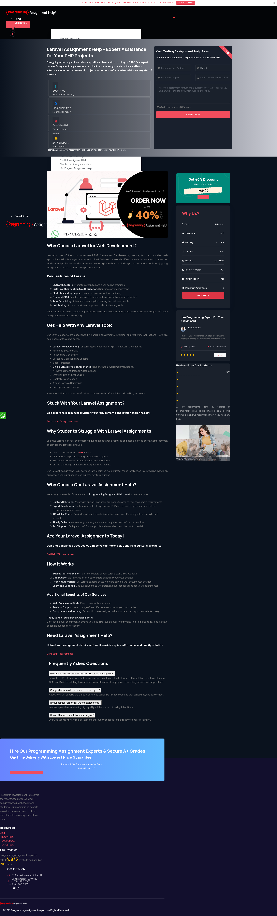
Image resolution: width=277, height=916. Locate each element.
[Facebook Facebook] (14, 888)
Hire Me (219, 355)
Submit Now (192, 114)
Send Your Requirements (60, 653)
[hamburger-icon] (174, 17)
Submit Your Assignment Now (62, 421)
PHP (81, 452)
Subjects (20, 22)
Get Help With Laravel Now (60, 554)
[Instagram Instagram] (18, 888)
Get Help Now (16, 24)
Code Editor (21, 216)
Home (18, 18)
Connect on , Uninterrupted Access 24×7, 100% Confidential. (137, 2)
